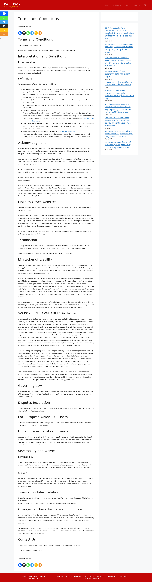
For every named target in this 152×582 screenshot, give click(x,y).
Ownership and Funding (97, 576)
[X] (24, 31)
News (106, 5)
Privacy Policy (111, 576)
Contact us (68, 576)
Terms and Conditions (91, 578)
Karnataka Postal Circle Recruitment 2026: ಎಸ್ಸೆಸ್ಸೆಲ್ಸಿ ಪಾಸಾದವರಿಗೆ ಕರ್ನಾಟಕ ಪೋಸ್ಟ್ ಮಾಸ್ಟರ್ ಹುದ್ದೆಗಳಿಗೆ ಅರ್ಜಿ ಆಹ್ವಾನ (119, 48)
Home (85, 576)
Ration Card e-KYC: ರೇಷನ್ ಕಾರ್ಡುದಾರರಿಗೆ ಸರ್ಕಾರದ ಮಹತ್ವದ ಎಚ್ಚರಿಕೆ (117, 74)
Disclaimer (77, 576)
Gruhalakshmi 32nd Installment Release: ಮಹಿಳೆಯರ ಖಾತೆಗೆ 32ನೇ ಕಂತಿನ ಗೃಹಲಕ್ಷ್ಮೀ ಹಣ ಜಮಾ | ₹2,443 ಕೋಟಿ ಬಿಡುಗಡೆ (118, 121)
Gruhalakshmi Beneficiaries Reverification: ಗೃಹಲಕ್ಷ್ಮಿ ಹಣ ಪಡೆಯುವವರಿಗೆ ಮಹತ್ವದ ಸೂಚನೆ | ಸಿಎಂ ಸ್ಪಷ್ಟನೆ (119, 94)
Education (136, 5)
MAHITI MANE (12, 4)
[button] (145, 5)
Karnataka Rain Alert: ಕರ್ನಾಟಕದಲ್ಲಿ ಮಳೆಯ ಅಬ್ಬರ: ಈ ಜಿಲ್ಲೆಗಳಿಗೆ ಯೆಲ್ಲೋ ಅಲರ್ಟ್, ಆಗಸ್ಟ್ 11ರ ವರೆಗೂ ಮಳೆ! (118, 145)
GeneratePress (34, 578)
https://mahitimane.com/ (69, 131)
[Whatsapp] (28, 31)
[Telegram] (32, 31)
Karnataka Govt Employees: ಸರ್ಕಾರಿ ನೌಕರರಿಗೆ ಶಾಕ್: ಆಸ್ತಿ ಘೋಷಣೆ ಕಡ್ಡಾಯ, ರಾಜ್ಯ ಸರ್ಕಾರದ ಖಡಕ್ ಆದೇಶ (119, 134)
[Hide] (1, 38)
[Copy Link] (36, 31)
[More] (40, 31)
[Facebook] (20, 31)
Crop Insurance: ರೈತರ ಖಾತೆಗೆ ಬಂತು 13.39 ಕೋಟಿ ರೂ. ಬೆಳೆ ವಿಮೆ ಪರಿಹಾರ (118, 84)
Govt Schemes (117, 5)
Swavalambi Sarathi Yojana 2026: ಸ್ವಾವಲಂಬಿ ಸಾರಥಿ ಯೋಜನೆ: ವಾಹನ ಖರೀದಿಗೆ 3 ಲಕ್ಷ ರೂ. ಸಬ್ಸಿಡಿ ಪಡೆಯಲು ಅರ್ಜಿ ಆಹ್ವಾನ (118, 61)
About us (60, 576)
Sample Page (122, 576)
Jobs (127, 5)
